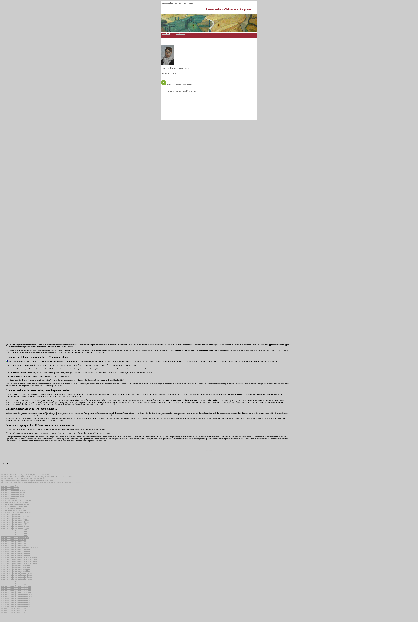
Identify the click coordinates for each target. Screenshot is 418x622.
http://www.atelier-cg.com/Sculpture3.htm (16, 577)
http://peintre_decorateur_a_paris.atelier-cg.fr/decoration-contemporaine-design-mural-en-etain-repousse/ (36, 476)
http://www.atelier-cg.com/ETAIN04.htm (16, 591)
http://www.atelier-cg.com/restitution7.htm (16, 606)
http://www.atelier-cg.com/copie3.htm (14, 534)
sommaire (209, 450)
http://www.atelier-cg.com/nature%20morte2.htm (19, 559)
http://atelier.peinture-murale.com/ (13, 510)
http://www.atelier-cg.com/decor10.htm (15, 518)
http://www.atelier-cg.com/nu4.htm (13, 546)
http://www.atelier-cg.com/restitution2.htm (16, 596)
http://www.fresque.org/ (9, 498)
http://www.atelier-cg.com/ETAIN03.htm (16, 589)
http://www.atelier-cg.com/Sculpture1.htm (16, 573)
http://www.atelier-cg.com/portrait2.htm (15, 567)
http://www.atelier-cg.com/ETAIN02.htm (16, 587)
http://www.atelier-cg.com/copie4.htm (14, 536)
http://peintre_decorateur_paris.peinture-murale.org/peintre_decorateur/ (25, 474)
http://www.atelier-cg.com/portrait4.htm (15, 571)
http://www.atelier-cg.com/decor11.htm (15, 520)
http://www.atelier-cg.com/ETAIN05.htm (16, 593)
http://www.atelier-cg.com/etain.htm (14, 585)
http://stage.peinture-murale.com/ (13, 508)
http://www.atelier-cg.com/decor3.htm (15, 526)
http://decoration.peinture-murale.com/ (15, 504)
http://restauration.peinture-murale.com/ (16, 500)
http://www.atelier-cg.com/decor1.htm (15, 516)
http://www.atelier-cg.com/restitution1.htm (16, 595)
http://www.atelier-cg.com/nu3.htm (13, 544)
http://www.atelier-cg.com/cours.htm (14, 581)
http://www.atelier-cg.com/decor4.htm (15, 528)
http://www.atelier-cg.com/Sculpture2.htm (16, 575)
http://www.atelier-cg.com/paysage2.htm (15, 555)
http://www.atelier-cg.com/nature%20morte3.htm (19, 561)
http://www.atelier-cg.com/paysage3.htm (15, 551)
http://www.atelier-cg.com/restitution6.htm (16, 604)
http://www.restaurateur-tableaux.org (13, 608)
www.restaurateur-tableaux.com (182, 91)
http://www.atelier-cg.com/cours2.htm (14, 583)
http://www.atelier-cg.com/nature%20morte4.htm (19, 563)
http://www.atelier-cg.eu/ (10, 487)
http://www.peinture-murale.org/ (13, 495)
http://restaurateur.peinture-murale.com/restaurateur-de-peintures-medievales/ (27, 480)
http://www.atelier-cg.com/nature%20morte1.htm (19, 557)
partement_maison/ (42, 482)
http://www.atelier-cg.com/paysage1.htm (15, 553)
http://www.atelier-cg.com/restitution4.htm (16, 600)
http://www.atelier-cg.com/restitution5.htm (16, 602)
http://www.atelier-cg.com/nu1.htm (13, 540)
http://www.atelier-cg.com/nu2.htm (13, 542)
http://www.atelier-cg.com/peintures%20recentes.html (20, 547)
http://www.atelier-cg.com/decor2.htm (15, 522)
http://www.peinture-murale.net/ (13, 493)
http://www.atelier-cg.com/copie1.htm (14, 530)
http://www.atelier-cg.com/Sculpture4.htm (16, 579)
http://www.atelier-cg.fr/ (9, 485)
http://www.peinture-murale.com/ (13, 491)
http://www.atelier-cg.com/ (10, 514)
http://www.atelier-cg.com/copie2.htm (14, 532)
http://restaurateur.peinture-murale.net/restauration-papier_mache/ (23, 478)
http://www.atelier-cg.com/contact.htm (15, 538)
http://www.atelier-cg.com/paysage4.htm (15, 549)
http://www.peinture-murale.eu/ (12, 496)
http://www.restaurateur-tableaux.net (13, 610)
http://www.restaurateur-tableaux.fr (13, 612)
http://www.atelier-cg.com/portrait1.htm (15, 565)
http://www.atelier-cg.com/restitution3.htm (16, 598)
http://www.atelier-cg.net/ (10, 489)
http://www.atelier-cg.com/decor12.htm (15, 524)
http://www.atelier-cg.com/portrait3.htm (15, 569)
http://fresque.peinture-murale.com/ (14, 506)
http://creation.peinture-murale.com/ (14, 502)
